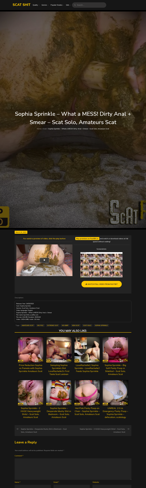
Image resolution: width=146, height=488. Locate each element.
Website (95, 482)
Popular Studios (56, 5)
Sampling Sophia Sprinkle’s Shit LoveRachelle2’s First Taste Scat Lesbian (58, 369)
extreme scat (52, 325)
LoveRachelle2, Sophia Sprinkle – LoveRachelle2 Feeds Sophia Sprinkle (87, 368)
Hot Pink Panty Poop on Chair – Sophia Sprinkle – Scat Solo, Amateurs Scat (87, 411)
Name (17, 482)
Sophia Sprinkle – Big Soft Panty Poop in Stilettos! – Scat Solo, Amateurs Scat (115, 369)
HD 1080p (65, 325)
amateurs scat (28, 325)
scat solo (87, 325)
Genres (44, 5)
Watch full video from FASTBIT (102, 284)
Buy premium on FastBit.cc (87, 238)
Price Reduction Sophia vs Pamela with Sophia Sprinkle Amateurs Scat (30, 368)
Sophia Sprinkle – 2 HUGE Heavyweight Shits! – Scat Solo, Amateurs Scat (31, 412)
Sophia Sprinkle (101, 325)
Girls (67, 5)
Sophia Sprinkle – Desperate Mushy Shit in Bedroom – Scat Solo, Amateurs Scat (59, 412)
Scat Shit (21, 4)
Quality (35, 5)
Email (56, 482)
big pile (40, 325)
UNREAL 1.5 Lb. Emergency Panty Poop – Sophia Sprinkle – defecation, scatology (115, 412)
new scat (75, 325)
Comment (19, 456)
